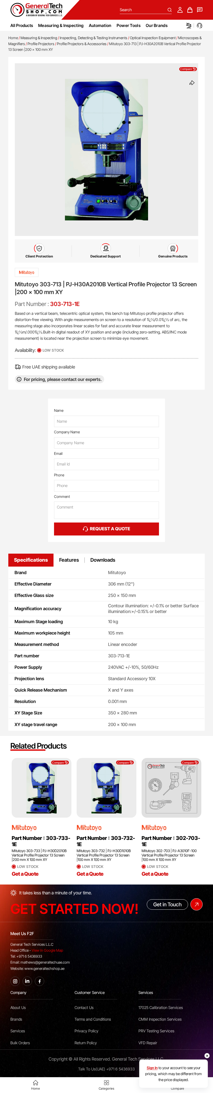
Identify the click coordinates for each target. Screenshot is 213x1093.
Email (58, 453)
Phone (59, 475)
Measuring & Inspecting (39, 38)
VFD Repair (147, 1043)
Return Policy (86, 1043)
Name (58, 410)
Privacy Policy (86, 1031)
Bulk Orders (20, 1043)
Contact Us (84, 1007)
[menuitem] (61, 25)
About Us (18, 1007)
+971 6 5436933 (120, 1069)
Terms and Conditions (93, 1019)
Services (17, 1031)
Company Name (67, 432)
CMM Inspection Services (160, 1019)
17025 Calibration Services (160, 1007)
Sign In (152, 1068)
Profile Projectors (41, 43)
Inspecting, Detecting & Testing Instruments (93, 38)
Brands (16, 1019)
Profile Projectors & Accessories (81, 43)
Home (13, 38)
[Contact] (200, 10)
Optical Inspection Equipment (153, 38)
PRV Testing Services (156, 1031)
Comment (62, 496)
